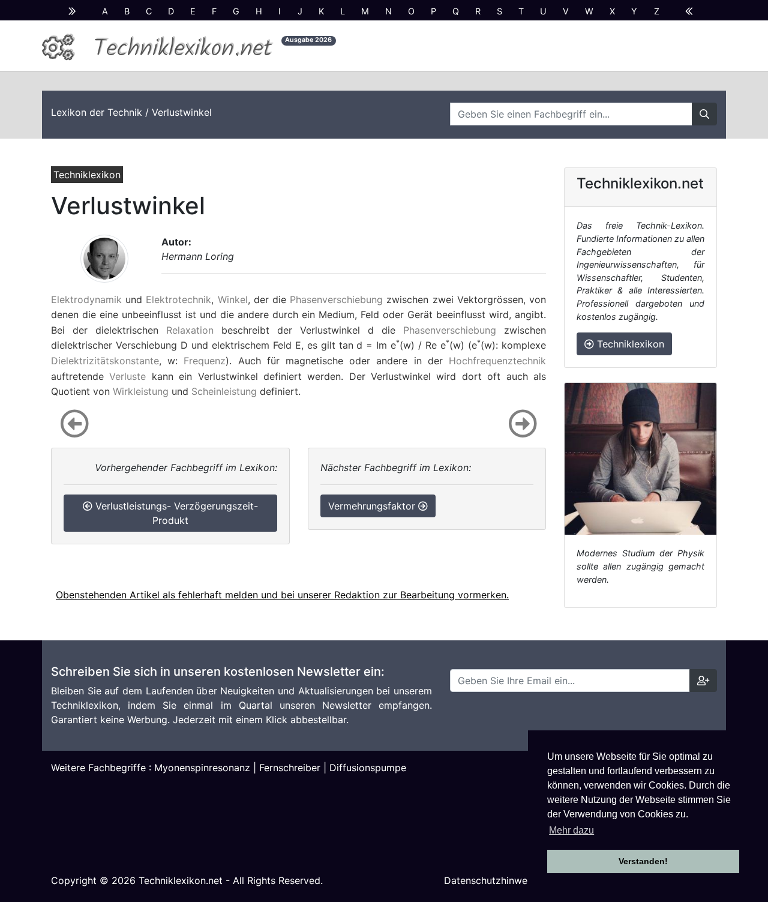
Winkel (233, 299)
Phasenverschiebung (336, 299)
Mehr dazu (571, 830)
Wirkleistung (141, 391)
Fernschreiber (289, 768)
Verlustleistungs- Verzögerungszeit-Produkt (175, 513)
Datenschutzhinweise (492, 880)
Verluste (127, 376)
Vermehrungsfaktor (373, 506)
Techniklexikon (629, 344)
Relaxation (190, 330)
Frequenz (205, 361)
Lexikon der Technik (96, 112)
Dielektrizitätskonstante (105, 361)
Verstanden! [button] (643, 861)
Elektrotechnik (178, 299)
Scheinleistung (224, 391)
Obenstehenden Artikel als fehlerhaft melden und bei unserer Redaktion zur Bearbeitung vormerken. (282, 595)
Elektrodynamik (86, 299)
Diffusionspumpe (367, 768)
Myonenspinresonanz (202, 768)
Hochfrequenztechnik (497, 361)
